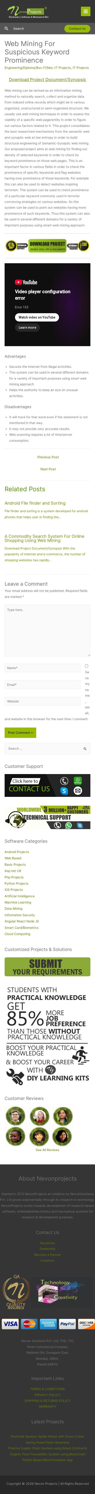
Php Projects (14, 877)
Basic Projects (15, 864)
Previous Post (48, 457)
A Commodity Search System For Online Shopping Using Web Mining (44, 538)
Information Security (20, 915)
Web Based (13, 858)
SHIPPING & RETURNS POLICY (47, 1401)
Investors (47, 1260)
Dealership (47, 1249)
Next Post (48, 469)
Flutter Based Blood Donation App (48, 1460)
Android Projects (17, 852)
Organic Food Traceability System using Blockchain (48, 1454)
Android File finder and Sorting (35, 503)
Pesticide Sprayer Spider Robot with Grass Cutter (47, 1436)
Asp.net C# (13, 871)
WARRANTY (47, 1406)
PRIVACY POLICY (47, 1395)
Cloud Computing (17, 934)
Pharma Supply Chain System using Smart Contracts (47, 1448)
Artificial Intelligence (20, 896)
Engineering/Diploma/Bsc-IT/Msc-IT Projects (38, 68)
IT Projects (81, 68)
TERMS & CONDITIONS (47, 1389)
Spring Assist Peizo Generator (48, 1442)
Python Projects (16, 883)
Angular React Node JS (22, 921)
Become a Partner (47, 1255)
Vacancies (47, 1243)
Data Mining (13, 908)
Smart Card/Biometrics (22, 928)
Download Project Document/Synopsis (47, 79)
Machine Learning (18, 902)
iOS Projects (14, 890)
